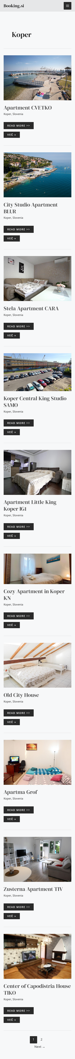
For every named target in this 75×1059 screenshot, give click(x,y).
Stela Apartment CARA (31, 308)
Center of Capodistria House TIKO (37, 989)
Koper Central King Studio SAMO (35, 402)
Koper (7, 114)
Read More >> (18, 125)
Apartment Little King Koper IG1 (30, 505)
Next (39, 1046)
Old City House (21, 695)
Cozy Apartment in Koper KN (34, 595)
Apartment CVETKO (28, 107)
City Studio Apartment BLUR (31, 208)
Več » (13, 134)
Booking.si (14, 6)
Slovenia (18, 114)
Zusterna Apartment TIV (33, 889)
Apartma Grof (20, 792)
